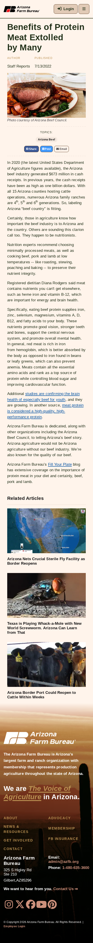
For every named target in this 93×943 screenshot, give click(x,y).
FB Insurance (63, 839)
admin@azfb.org (63, 862)
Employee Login (14, 926)
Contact (13, 849)
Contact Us (64, 889)
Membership (61, 828)
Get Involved (18, 840)
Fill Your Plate (60, 464)
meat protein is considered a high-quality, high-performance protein (45, 411)
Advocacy (59, 818)
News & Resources (16, 829)
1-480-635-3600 (75, 868)
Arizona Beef (46, 139)
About (11, 818)
